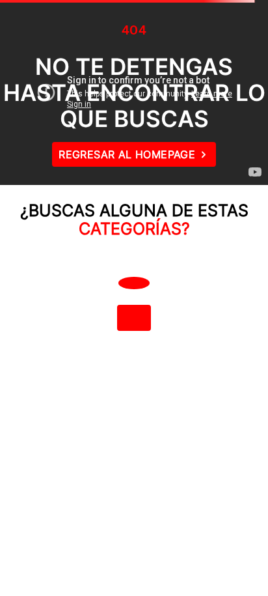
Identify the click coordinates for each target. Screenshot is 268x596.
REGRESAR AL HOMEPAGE (127, 154)
